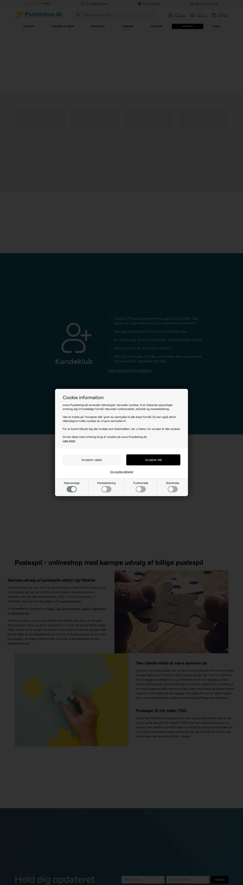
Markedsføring (106, 483)
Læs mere (69, 441)
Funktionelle (140, 483)
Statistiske (172, 483)
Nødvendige (72, 483)
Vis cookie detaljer (121, 472)
